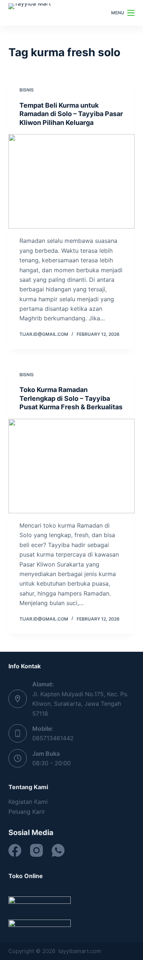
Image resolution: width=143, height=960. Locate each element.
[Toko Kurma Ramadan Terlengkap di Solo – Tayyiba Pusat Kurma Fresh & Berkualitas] (71, 466)
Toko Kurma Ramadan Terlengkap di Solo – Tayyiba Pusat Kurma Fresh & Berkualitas (70, 398)
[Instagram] (36, 850)
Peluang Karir (26, 811)
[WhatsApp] (58, 850)
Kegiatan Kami (28, 801)
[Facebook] (14, 850)
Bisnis (26, 90)
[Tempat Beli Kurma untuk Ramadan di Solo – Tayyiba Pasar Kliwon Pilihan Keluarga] (71, 181)
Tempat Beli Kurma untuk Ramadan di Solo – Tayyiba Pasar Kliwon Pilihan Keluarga (71, 113)
